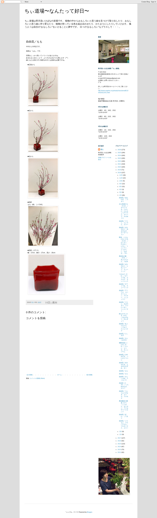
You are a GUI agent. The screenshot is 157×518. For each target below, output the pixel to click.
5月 (120, 192)
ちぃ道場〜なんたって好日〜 (57, 11)
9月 (120, 184)
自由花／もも (123, 371)
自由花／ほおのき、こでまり (123, 199)
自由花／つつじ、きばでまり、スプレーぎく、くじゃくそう (123, 306)
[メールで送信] (46, 302)
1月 (120, 434)
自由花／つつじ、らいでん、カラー (123, 222)
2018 (119, 172)
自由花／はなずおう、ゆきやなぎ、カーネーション (123, 231)
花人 (102, 149)
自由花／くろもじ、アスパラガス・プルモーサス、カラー (123, 424)
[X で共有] (51, 302)
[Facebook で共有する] (53, 302)
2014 (119, 446)
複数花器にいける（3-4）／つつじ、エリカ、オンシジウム (123, 347)
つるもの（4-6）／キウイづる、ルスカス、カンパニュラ (123, 277)
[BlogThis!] (49, 302)
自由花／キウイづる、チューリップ (123, 285)
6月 (120, 189)
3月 (120, 431)
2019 (119, 170)
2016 (119, 441)
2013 (119, 449)
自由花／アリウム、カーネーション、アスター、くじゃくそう (123, 295)
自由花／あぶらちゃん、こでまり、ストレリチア (123, 327)
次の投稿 (30, 375)
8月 (120, 186)
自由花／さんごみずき (123, 339)
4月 (120, 195)
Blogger (89, 512)
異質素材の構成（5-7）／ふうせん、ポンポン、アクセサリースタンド (123, 406)
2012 (119, 452)
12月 (121, 175)
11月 (121, 178)
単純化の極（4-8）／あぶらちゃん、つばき (123, 258)
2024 (119, 155)
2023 (119, 158)
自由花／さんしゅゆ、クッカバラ (123, 378)
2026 (119, 150)
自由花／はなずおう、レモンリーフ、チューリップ (123, 267)
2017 (119, 438)
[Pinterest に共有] (56, 302)
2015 (119, 444)
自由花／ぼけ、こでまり (123, 416)
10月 (121, 181)
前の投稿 (89, 375)
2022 (119, 161)
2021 (119, 164)
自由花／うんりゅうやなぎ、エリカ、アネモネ (123, 394)
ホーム (59, 375)
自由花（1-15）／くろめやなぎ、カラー (123, 385)
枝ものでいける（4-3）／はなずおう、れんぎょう (123, 317)
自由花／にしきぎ (123, 334)
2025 (119, 152)
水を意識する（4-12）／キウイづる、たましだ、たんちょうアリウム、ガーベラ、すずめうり (123, 211)
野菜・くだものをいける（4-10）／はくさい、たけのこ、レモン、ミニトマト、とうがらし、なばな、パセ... (123, 245)
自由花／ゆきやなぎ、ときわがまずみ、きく (123, 365)
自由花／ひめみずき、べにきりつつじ (123, 357)
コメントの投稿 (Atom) (37, 378)
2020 (119, 167)
